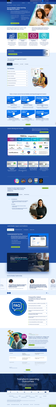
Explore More (28, 124)
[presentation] (8, 293)
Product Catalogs (15, 397)
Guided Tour (53, 405)
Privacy (21, 404)
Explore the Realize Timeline (12, 54)
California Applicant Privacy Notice (15, 404)
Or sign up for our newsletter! (28, 371)
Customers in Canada (32, 397)
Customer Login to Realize (14, 23)
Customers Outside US (23, 397)
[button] (11, 268)
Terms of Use (31, 404)
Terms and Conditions (36, 404)
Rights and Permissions (26, 404)
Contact (41, 397)
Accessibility (8, 404)
